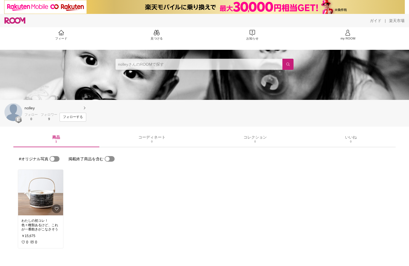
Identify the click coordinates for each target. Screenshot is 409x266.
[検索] (288, 64)
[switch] (55, 159)
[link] (40, 192)
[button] (13, 112)
